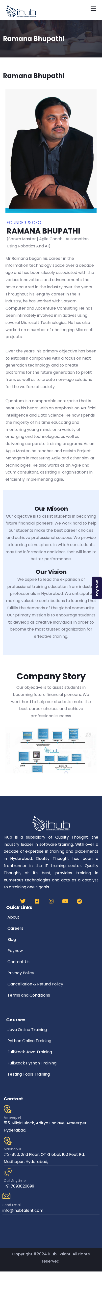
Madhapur (12, 1149)
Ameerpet (12, 1117)
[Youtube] (65, 901)
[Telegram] (79, 901)
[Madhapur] (8, 1141)
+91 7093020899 (19, 1186)
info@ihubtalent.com (22, 1210)
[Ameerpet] (8, 1109)
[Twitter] (23, 901)
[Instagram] (51, 901)
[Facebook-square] (37, 901)
